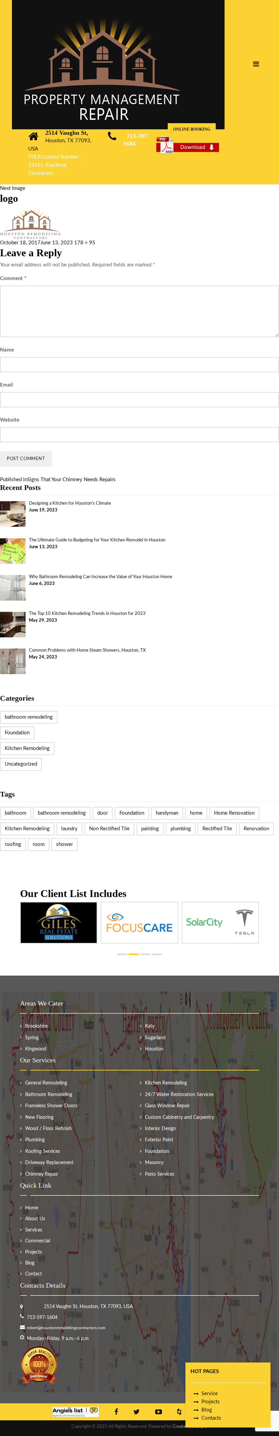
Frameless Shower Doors (51, 1106)
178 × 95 (84, 242)
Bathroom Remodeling (48, 1094)
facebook (116, 1411)
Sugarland (155, 1037)
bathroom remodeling (29, 717)
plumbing (180, 828)
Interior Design (160, 1128)
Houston (154, 1049)
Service (209, 1393)
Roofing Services (42, 1151)
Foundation (17, 732)
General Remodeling (46, 1083)
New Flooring (39, 1117)
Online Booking (191, 129)
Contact (33, 1274)
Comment (13, 278)
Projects (210, 1401)
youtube (158, 1411)
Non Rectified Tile (109, 828)
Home (31, 1208)
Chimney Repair (41, 1174)
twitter (136, 1411)
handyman (167, 813)
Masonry (154, 1162)
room (39, 844)
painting (150, 828)
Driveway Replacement (49, 1162)
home (196, 813)
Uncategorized (21, 764)
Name (7, 350)
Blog (206, 1410)
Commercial (37, 1241)
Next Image (12, 188)
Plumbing (35, 1140)
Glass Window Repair (167, 1106)
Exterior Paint (159, 1140)
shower (64, 844)
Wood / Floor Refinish (48, 1128)
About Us (35, 1219)
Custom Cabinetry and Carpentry (179, 1117)
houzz (179, 1411)
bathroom (15, 813)
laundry (69, 828)
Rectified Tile (217, 828)
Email (6, 385)
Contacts (211, 1418)
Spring (31, 1037)
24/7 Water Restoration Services (179, 1094)
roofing (13, 844)
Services (33, 1230)
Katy (149, 1026)
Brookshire (36, 1026)
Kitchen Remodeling (27, 748)
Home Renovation (234, 813)
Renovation (256, 828)
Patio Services (159, 1174)
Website (9, 420)
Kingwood (35, 1049)
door (102, 813)
